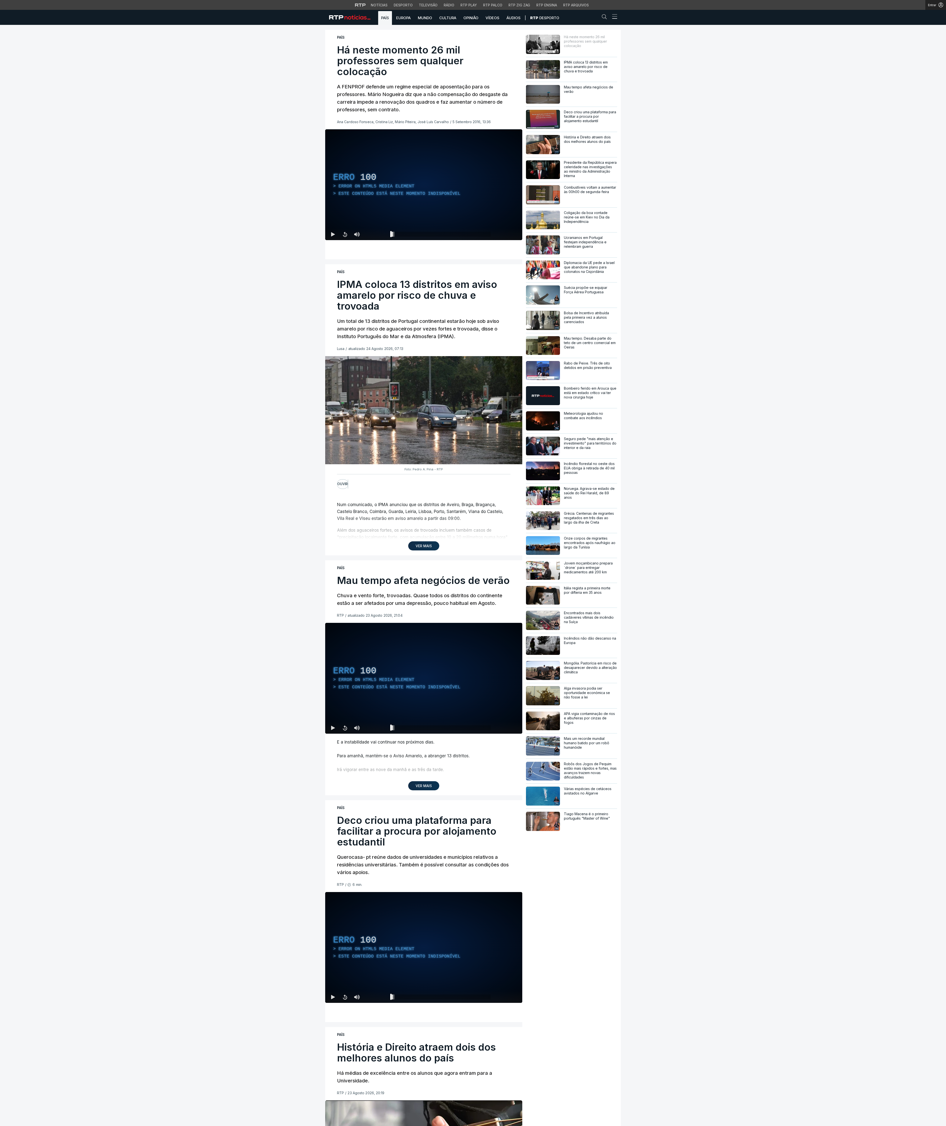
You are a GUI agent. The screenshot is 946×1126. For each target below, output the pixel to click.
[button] (605, 17)
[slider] (441, 235)
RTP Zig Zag (519, 5)
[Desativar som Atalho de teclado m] (357, 234)
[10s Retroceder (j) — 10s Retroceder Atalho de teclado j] (345, 234)
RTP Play (468, 5)
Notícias (379, 5)
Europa (403, 18)
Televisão (428, 5)
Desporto (403, 5)
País (385, 18)
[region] (423, 184)
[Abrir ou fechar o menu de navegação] (613, 17)
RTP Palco (492, 5)
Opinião (470, 18)
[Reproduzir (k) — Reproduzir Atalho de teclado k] (333, 234)
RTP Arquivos (576, 5)
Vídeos (492, 18)
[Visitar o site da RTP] (360, 5)
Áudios (514, 18)
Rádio (449, 5)
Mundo (425, 18)
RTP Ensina (546, 5)
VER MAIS (424, 546)
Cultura (447, 18)
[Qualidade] (502, 234)
